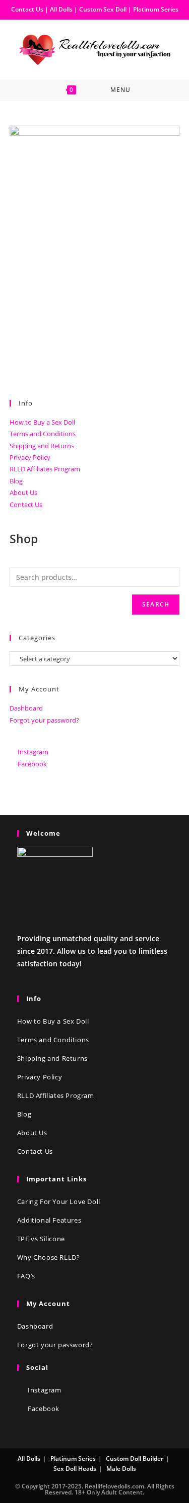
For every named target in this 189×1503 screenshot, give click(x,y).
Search (155, 604)
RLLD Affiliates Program (45, 468)
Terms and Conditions (43, 433)
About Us (23, 492)
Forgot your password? (44, 720)
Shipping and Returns (42, 445)
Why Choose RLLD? (48, 1257)
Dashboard (26, 708)
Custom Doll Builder (134, 1458)
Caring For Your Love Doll (58, 1201)
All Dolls (62, 9)
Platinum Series (155, 9)
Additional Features (49, 1220)
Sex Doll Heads (74, 1468)
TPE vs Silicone (41, 1238)
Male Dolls (121, 1468)
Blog (16, 480)
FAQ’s (26, 1275)
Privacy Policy (30, 457)
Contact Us (27, 9)
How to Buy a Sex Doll (42, 422)
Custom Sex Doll (103, 9)
